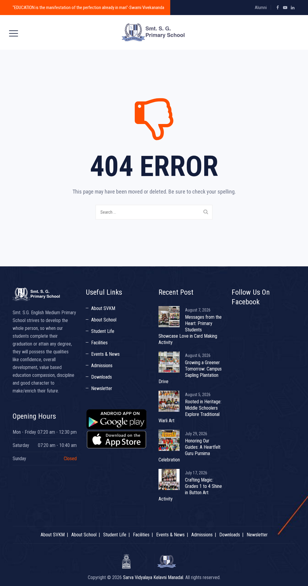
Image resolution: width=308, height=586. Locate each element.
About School (103, 320)
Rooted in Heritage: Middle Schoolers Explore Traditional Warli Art (190, 411)
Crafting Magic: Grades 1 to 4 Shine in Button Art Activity (190, 489)
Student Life (102, 331)
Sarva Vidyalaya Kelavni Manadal (153, 577)
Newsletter (101, 388)
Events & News (105, 354)
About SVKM (103, 308)
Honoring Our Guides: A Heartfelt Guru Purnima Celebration (189, 450)
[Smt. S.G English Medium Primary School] (153, 32)
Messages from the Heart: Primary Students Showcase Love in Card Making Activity (190, 329)
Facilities (99, 343)
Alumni (261, 7)
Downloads (101, 377)
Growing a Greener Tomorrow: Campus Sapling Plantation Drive (190, 372)
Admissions (101, 365)
